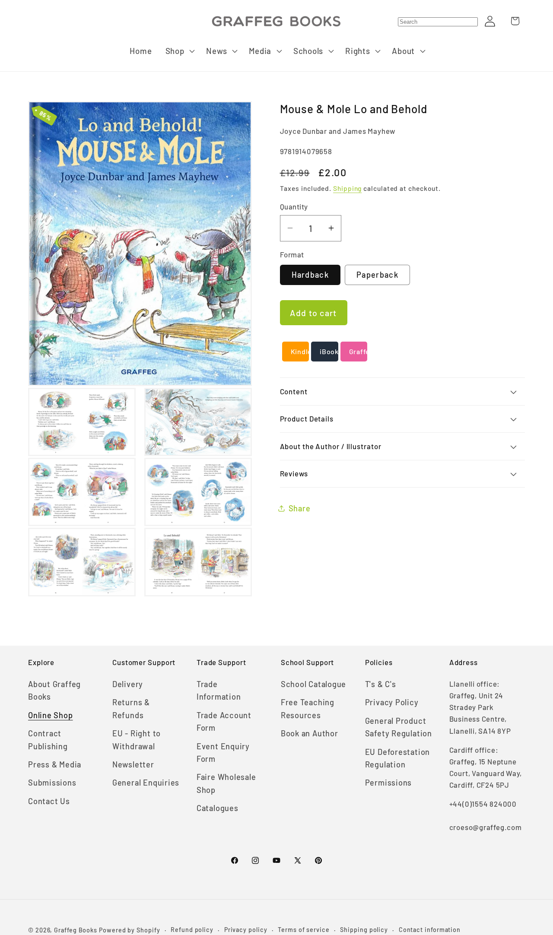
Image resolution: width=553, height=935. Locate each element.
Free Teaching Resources (307, 708)
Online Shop (50, 715)
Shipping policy (364, 929)
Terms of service (304, 929)
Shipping (347, 188)
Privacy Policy (392, 702)
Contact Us (49, 801)
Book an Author (309, 733)
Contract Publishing (48, 740)
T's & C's (380, 684)
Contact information (430, 929)
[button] (179, 51)
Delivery (127, 684)
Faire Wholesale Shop (226, 783)
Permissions (388, 782)
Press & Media (54, 764)
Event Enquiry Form (223, 753)
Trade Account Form (224, 721)
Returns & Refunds (131, 708)
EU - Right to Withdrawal (136, 740)
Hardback (310, 274)
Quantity (294, 206)
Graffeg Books (75, 930)
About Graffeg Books (54, 690)
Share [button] (300, 508)
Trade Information (219, 690)
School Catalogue (313, 684)
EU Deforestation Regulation (397, 758)
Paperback (377, 274)
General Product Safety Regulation (398, 727)
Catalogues (217, 808)
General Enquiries (145, 782)
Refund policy (192, 929)
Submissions (52, 782)
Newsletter (133, 764)
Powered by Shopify (129, 930)
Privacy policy (245, 929)
